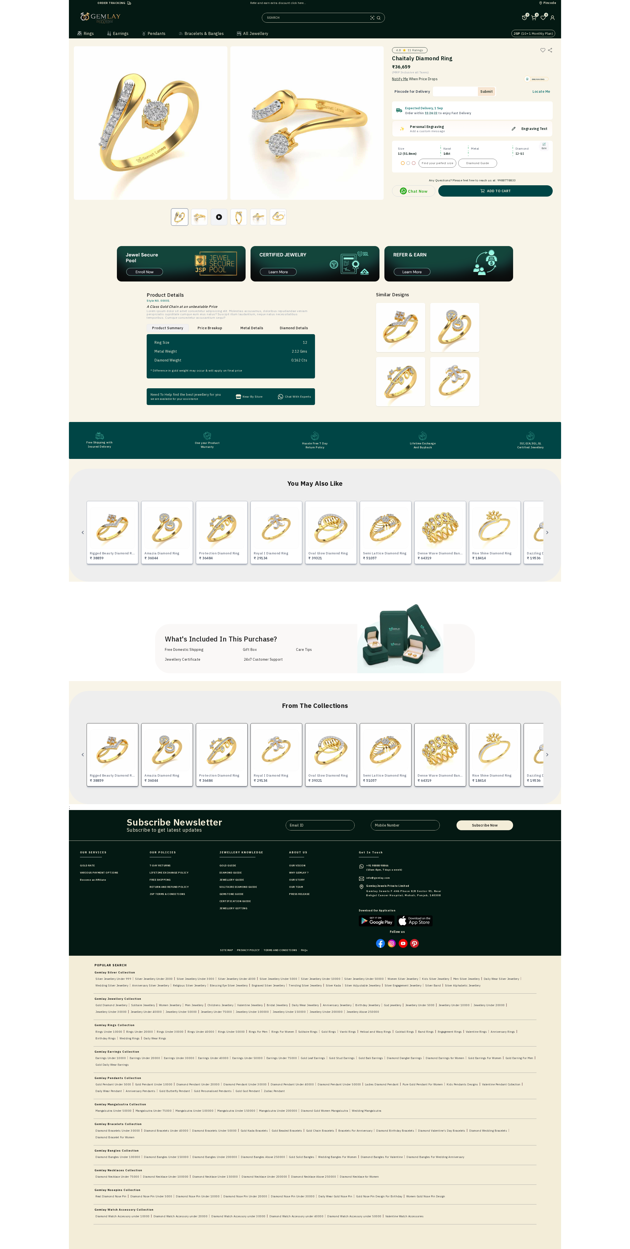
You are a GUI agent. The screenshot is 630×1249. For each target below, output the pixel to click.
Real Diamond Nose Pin (110, 1196)
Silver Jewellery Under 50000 (364, 979)
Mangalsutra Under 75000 (154, 1110)
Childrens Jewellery (220, 1005)
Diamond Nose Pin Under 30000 (293, 1196)
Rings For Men (258, 1031)
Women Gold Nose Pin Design (425, 1196)
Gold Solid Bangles (301, 1157)
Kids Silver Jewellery (435, 979)
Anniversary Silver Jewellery (150, 985)
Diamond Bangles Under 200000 (214, 1157)
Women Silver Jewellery (403, 979)
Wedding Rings (130, 1038)
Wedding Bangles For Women (337, 1157)
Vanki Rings (348, 1031)
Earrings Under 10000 (110, 1058)
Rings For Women (282, 1031)
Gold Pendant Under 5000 (113, 1084)
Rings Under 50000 (231, 1031)
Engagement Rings (450, 1031)
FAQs (304, 950)
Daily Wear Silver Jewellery (501, 979)
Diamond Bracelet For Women (114, 1137)
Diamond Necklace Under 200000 (264, 1176)
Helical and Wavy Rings (375, 1031)
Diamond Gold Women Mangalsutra (324, 1110)
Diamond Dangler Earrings (404, 1058)
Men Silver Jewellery (466, 979)
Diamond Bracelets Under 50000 (214, 1130)
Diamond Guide (477, 163)
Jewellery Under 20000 (489, 1005)
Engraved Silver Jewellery (268, 985)
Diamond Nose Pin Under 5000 (151, 1196)
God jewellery (392, 1005)
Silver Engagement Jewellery (403, 985)
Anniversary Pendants (140, 1091)
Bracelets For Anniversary (355, 1130)
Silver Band (433, 985)
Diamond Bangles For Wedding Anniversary (435, 1157)
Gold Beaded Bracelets (287, 1130)
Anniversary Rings (503, 1031)
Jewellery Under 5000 (420, 1005)
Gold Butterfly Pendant (174, 1091)
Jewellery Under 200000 (326, 1012)
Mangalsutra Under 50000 (113, 1110)
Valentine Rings (476, 1031)
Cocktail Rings (404, 1031)
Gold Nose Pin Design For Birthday (379, 1196)
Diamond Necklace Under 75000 (117, 1176)
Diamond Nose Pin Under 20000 (245, 1196)
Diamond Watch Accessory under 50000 (354, 1216)
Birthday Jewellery (367, 1005)
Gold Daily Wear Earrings (112, 1064)
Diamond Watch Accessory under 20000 (181, 1216)
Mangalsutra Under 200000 (278, 1110)
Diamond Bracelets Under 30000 (117, 1130)
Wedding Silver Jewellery (111, 985)
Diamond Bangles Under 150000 (166, 1157)
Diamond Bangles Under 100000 (117, 1157)
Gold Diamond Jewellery (111, 1005)
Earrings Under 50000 (247, 1058)
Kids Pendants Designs (462, 1084)
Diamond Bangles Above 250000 (263, 1157)
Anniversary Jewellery (337, 1005)
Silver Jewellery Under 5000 (278, 979)
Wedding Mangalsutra (366, 1110)
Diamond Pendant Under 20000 (198, 1084)
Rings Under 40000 (201, 1031)
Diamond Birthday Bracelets (395, 1130)
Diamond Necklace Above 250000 (313, 1176)
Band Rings (426, 1031)
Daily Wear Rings (155, 1038)
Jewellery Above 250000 (362, 1012)
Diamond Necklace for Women (359, 1176)
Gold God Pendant (248, 1091)
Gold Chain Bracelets (320, 1130)
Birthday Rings (105, 1038)
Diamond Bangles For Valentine (382, 1157)
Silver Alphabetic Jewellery (463, 985)
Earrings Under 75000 (282, 1058)
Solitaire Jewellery (143, 1005)
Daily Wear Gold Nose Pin (335, 1196)
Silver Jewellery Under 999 (113, 979)
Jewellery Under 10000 (454, 1005)
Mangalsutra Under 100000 (194, 1110)
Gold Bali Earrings (371, 1058)
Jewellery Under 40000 (146, 1012)
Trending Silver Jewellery (305, 985)
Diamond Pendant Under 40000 (292, 1084)
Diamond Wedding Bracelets (488, 1130)
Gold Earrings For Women (485, 1058)
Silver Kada (333, 985)
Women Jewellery (170, 1005)
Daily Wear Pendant (108, 1091)
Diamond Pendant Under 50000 (339, 1084)
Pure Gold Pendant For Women (423, 1084)
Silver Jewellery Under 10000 (320, 979)
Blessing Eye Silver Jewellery (229, 985)
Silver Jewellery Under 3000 (195, 979)
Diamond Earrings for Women (445, 1058)
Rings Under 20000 (139, 1031)
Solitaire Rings (308, 1031)
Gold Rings (328, 1031)
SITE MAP (226, 950)
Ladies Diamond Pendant (382, 1084)
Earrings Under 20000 (145, 1058)
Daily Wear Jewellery (305, 1005)
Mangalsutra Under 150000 (236, 1110)
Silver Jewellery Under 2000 (154, 979)
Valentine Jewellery (250, 1005)
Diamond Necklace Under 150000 (215, 1176)
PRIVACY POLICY (248, 950)
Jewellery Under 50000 (181, 1012)
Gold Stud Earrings (342, 1058)
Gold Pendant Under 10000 (154, 1084)
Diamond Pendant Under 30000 (245, 1084)
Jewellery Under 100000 (252, 1012)
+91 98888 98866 (377, 865)
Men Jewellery (194, 1005)
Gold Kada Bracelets (254, 1130)
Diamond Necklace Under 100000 (166, 1176)
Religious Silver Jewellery (189, 985)
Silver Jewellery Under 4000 (237, 979)
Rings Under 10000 (108, 1031)
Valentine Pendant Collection (501, 1084)
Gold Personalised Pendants (213, 1091)
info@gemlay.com (378, 877)
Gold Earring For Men (519, 1058)
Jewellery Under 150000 (289, 1012)
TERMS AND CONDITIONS (280, 950)
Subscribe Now (485, 825)
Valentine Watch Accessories (404, 1216)
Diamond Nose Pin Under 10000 (198, 1196)
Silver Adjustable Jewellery (363, 985)
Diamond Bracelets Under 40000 (166, 1130)
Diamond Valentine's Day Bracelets (441, 1130)
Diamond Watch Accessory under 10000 (122, 1216)
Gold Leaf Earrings (313, 1058)
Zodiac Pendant (274, 1091)
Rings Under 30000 (170, 1031)
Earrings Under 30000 (179, 1058)
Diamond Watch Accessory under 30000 (238, 1216)
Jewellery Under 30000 (111, 1012)
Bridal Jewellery (277, 1005)
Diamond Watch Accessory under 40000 (296, 1216)
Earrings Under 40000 (213, 1058)
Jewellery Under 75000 (216, 1012)
